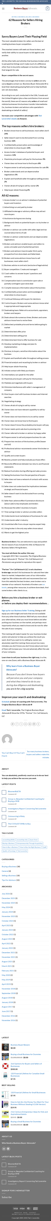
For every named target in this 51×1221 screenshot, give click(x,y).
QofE (44, 847)
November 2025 (8, 903)
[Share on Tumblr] (38, 724)
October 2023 (7, 921)
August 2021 (7, 961)
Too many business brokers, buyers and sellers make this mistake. (37, 754)
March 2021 (7, 966)
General (5, 871)
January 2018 (7, 1002)
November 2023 (8, 916)
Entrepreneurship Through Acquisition (29, 843)
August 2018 (7, 998)
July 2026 (6, 893)
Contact (32, 1213)
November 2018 (8, 989)
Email (4, 710)
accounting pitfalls (8, 840)
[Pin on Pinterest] (30, 724)
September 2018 (8, 993)
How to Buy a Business (10, 847)
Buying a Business (18, 17)
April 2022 (6, 943)
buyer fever (34, 840)
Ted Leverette (22, 851)
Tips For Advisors (9, 880)
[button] (3, 8)
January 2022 (7, 948)
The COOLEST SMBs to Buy (19, 824)
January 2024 (7, 912)
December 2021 (8, 952)
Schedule (6, 701)
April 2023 (6, 925)
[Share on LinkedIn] (34, 724)
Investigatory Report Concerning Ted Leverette (27, 808)
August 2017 (7, 1007)
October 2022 (7, 934)
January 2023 (7, 930)
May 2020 (6, 975)
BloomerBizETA (14, 791)
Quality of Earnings (8, 851)
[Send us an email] (4, 1149)
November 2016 (8, 1020)
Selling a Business (32, 17)
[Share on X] (21, 724)
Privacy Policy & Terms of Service (26, 1214)
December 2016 (8, 1016)
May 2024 (6, 907)
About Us (18, 1213)
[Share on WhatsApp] (13, 724)
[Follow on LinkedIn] (8, 1149)
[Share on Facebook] (17, 724)
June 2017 (6, 1011)
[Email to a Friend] (26, 724)
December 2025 (8, 898)
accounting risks (22, 840)
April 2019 (6, 984)
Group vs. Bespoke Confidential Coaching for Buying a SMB (26, 800)
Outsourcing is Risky (16, 816)
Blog (25, 1213)
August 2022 (7, 939)
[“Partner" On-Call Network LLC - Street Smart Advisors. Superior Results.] (25, 8)
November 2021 (8, 957)
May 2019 (6, 979)
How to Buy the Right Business (30, 847)
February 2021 (8, 970)
